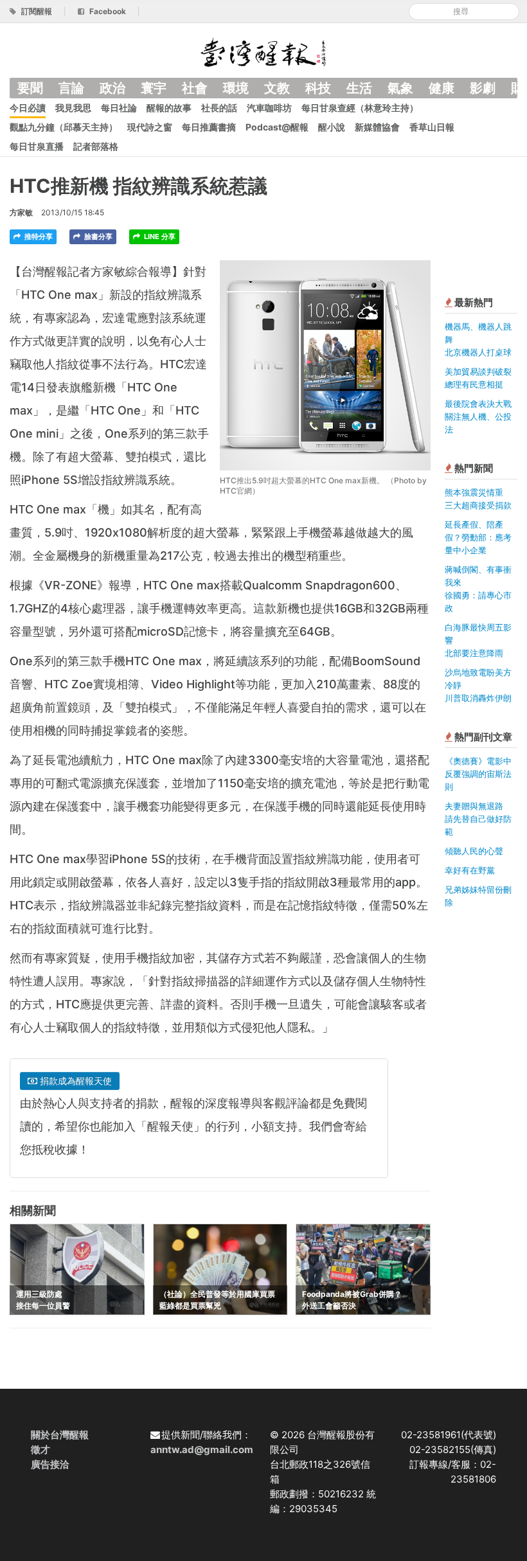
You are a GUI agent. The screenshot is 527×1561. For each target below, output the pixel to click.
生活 (359, 88)
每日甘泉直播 (37, 146)
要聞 (30, 88)
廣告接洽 (50, 1464)
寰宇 (153, 88)
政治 (112, 88)
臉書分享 (97, 236)
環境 (236, 88)
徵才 (40, 1449)
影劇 (483, 88)
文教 (277, 88)
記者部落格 (95, 146)
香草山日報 (431, 126)
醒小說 (331, 126)
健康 (441, 88)
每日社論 (119, 107)
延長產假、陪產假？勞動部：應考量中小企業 (478, 537)
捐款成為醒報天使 (74, 1080)
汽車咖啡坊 (269, 107)
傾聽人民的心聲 (474, 851)
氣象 (400, 88)
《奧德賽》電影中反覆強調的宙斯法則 (478, 774)
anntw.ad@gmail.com (201, 1449)
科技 (318, 88)
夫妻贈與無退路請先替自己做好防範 (478, 819)
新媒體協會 (377, 126)
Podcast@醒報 (277, 126)
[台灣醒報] (263, 51)
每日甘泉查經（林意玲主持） (359, 107)
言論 (71, 88)
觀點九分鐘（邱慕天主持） (64, 126)
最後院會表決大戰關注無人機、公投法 (478, 416)
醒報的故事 (169, 107)
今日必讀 (28, 107)
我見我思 (73, 107)
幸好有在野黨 (470, 870)
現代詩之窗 (149, 126)
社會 (195, 88)
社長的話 (219, 107)
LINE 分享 (158, 236)
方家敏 (21, 212)
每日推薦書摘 (209, 126)
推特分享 (37, 236)
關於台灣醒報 (60, 1435)
